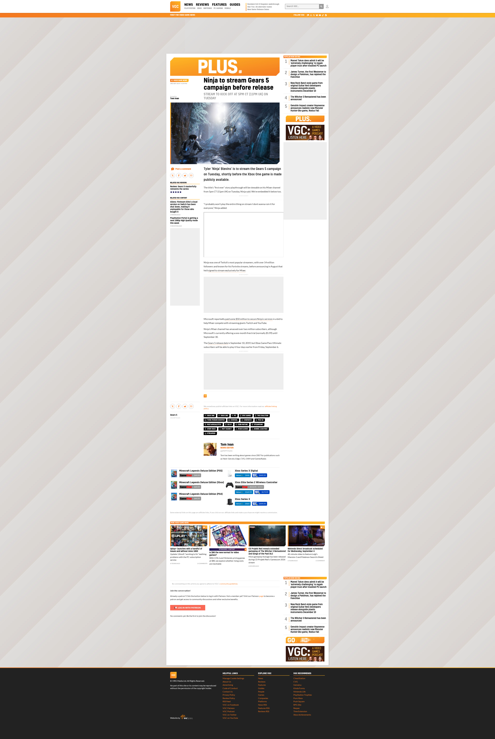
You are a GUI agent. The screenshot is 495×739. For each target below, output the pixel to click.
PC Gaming (218, 8)
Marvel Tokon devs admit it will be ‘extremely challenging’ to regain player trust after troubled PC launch (309, 63)
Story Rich (211, 429)
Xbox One (210, 415)
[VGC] (175, 6)
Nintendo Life (299, 691)
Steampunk (258, 424)
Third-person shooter (216, 420)
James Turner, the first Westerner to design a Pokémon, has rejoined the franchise (308, 74)
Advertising (228, 685)
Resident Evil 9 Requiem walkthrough (263, 4)
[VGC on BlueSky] (317, 15)
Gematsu (297, 685)
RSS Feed (227, 701)
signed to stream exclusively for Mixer (226, 270)
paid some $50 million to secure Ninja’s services (249, 319)
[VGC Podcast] (311, 15)
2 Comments (202, 563)
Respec (296, 708)
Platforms (262, 701)
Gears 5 (173, 415)
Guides (235, 4)
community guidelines (229, 584)
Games (261, 695)
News (188, 4)
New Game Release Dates (258, 9)
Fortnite (236, 266)
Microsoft (209, 319)
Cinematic (248, 420)
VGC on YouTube (230, 718)
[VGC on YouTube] (320, 15)
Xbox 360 (224, 415)
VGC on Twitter (230, 714)
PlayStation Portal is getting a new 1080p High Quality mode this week (184, 220)
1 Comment (320, 561)
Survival (234, 420)
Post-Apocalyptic (214, 424)
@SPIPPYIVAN (226, 451)
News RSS (262, 704)
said (248, 191)
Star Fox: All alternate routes (259, 7)
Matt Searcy (227, 429)
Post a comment (183, 169)
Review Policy (229, 698)
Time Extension (300, 711)
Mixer (269, 187)
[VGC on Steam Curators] (326, 15)
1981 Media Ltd (179, 681)
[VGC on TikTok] (323, 15)
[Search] (321, 6)
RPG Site (297, 704)
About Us (227, 681)
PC (235, 415)
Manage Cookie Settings (233, 678)
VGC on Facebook (231, 704)
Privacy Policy (229, 695)
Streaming (211, 433)
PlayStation (189, 8)
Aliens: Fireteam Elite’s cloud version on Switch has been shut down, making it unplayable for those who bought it (183, 207)
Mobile (228, 8)
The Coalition (262, 415)
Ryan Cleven (243, 429)
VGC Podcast (229, 711)
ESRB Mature (243, 424)
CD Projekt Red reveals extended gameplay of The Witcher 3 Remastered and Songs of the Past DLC (267, 551)
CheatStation (299, 678)
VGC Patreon (229, 708)
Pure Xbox (298, 698)
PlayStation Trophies (302, 695)
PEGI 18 (260, 420)
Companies (263, 698)
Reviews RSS (263, 711)
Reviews (202, 4)
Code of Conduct (230, 688)
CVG (295, 681)
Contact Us (228, 691)
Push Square (298, 701)
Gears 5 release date (218, 343)
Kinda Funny (299, 688)
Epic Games (246, 415)
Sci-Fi (229, 424)
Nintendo (207, 8)
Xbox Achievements (302, 714)
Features (219, 4)
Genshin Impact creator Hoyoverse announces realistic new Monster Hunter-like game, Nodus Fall (307, 108)
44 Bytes (187, 717)
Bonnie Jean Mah (260, 429)
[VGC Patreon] (308, 15)
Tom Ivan (174, 98)
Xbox (199, 8)
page (261, 596)
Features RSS (264, 708)
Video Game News (180, 80)
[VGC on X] (314, 15)
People (261, 691)
